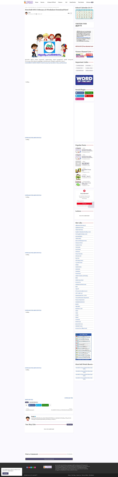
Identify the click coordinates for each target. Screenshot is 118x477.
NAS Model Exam (80, 70)
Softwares (88, 2)
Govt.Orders (78, 249)
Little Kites (77, 306)
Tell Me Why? (78, 238)
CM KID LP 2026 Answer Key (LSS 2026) (83, 350)
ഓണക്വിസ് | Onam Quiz (86, 170)
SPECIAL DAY (78, 256)
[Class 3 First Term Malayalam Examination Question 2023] (78, 183)
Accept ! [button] (5, 473)
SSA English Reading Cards (81, 234)
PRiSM (76, 317)
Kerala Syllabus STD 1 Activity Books (82, 339)
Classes (60, 2)
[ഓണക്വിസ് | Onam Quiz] (78, 170)
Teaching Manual (80, 65)
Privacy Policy (85, 475)
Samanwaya (78, 273)
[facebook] (27, 467)
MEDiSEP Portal (78, 326)
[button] (92, 2)
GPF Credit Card (78, 293)
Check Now (10, 470)
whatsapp (89, 92)
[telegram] (31, 467)
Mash (32, 416)
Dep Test (77, 258)
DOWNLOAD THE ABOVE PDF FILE (33, 137)
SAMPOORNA (78, 266)
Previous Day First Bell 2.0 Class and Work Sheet (55, 62)
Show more (69, 424)
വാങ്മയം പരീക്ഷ (89, 68)
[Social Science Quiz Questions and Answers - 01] (78, 150)
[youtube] (29, 467)
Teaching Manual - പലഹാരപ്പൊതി (83, 353)
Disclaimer (91, 475)
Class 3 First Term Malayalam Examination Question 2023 (87, 183)
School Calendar (79, 253)
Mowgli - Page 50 (86, 176)
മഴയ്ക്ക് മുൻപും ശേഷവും (82, 357)
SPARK (76, 264)
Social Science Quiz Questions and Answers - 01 (87, 150)
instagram (80, 99)
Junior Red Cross (79, 324)
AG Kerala (77, 319)
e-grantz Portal (78, 262)
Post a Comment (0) (49, 459)
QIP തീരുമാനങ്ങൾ (79, 260)
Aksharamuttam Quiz (89, 70)
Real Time (83, 359)
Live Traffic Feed (83, 334)
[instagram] (35, 467)
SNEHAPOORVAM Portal (80, 284)
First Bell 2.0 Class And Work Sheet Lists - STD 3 (84, 375)
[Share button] (50, 405)
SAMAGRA (77, 269)
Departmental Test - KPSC (81, 295)
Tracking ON (87, 359)
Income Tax (78, 282)
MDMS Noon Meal (79, 280)
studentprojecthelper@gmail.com (83, 37)
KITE (76, 286)
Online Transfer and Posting (81, 275)
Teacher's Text (78, 245)
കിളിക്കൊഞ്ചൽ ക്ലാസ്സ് (80, 225)
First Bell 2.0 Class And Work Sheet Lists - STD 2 (84, 372)
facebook (80, 92)
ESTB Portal (78, 321)
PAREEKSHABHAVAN (80, 302)
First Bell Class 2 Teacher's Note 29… (83, 348)
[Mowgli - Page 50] (78, 177)
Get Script (79, 359)
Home (36, 2)
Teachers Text (79, 68)
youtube (90, 95)
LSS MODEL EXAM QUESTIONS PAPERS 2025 (83, 341)
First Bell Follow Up (32, 7)
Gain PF (77, 288)
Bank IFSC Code (78, 308)
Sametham (77, 271)
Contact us (78, 475)
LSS (66, 2)
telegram (80, 95)
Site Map (73, 475)
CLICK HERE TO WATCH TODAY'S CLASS (34, 62)
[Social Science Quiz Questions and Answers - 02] (78, 157)
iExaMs (77, 304)
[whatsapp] (33, 467)
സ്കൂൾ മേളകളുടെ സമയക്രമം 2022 (85, 163)
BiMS (76, 277)
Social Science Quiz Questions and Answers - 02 (87, 157)
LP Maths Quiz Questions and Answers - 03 (83, 355)
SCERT (76, 315)
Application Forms (79, 227)
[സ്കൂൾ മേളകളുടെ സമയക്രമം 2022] (78, 163)
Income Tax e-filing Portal (81, 328)
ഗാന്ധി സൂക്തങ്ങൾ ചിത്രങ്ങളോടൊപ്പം (83, 337)
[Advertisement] (49, 24)
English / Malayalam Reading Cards (83, 231)
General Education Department (82, 297)
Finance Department (79, 299)
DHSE (76, 310)
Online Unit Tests (79, 229)
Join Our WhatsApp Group (81, 240)
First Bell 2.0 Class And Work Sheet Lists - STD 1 (84, 368)
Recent (42, 2)
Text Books (81, 2)
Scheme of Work (79, 242)
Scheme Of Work (51, 2)
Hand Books (73, 2)
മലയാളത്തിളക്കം (78, 236)
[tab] (36, 2)
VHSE (76, 313)
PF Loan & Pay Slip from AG (81, 291)
